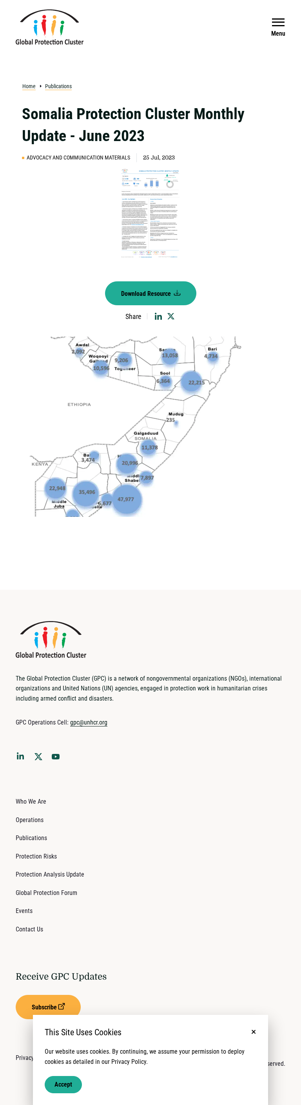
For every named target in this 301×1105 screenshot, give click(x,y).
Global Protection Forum (46, 893)
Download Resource (146, 293)
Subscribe (44, 1007)
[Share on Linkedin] (158, 316)
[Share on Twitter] (171, 316)
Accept (63, 1084)
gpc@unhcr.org (88, 722)
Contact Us (29, 929)
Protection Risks (36, 856)
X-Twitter (39, 759)
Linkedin (22, 757)
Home (29, 86)
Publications (58, 86)
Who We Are (31, 801)
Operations (30, 820)
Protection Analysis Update (50, 874)
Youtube (58, 759)
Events (24, 911)
